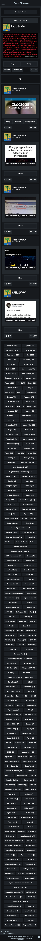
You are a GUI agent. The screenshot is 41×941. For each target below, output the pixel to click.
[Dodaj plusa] (6, 70)
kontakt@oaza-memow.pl (24, 938)
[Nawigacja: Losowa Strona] (20, 79)
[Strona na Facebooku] (39, 937)
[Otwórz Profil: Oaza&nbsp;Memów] (6, 27)
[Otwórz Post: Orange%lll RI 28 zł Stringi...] (20, 106)
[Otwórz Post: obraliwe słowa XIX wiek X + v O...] (20, 207)
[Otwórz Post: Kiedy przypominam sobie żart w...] (20, 155)
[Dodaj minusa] (8, 70)
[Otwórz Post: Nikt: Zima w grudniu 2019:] (20, 259)
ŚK (23, 939)
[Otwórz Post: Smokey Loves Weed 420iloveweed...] (20, 311)
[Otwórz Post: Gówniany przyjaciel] (20, 58)
